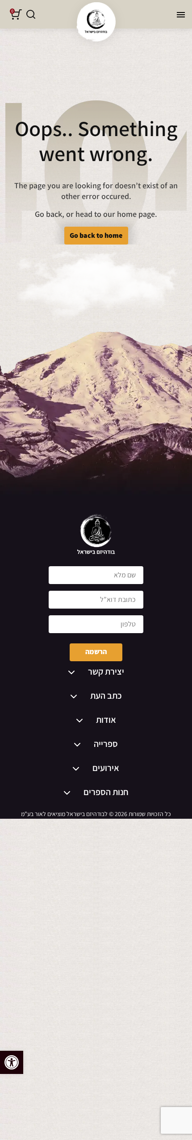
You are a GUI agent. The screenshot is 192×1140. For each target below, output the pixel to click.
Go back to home (96, 235)
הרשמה (96, 651)
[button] (11, 1062)
